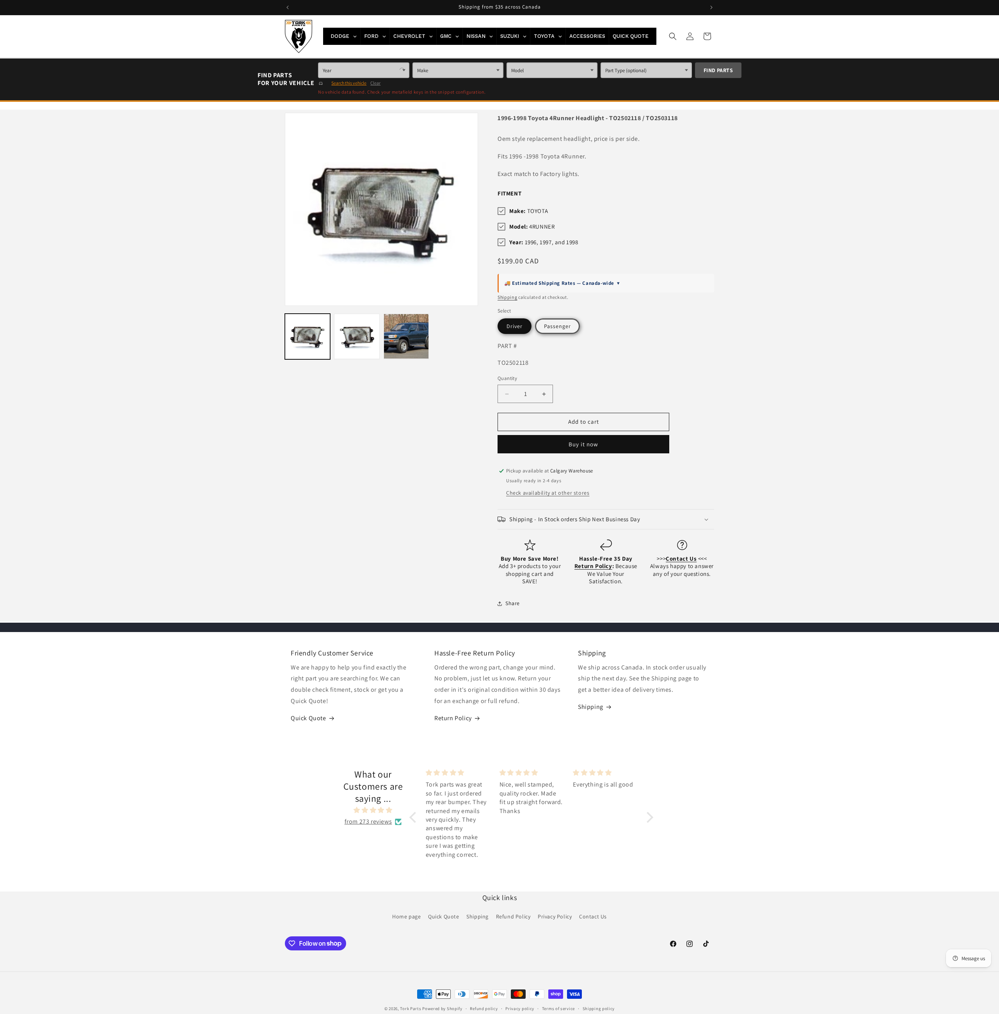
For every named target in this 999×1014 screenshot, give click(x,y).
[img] (373, 811)
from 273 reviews (368, 821)
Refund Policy (513, 916)
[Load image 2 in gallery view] (356, 336)
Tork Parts (410, 1008)
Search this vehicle (348, 83)
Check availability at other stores (547, 492)
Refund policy (484, 1008)
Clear (375, 83)
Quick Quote (308, 718)
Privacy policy (519, 1008)
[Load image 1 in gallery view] (307, 336)
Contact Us (593, 916)
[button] (672, 36)
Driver (515, 326)
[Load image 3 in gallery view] (406, 336)
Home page (406, 916)
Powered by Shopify (442, 1008)
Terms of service (558, 1008)
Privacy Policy (555, 916)
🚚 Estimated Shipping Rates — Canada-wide (562, 283)
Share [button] (512, 603)
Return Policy (453, 718)
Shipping (507, 297)
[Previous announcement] (287, 7)
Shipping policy (599, 1008)
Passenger (557, 326)
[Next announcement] (711, 7)
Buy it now (583, 444)
